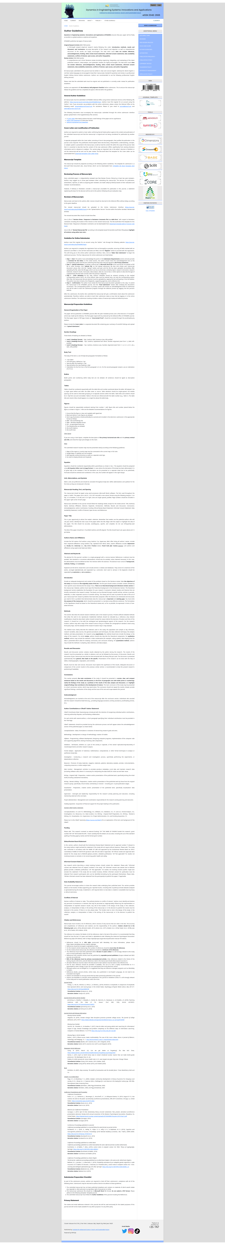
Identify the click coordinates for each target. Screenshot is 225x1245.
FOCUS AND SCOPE (145, 46)
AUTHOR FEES (144, 53)
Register (153, 5)
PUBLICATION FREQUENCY (147, 56)
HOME (66, 20)
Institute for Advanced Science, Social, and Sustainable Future (91, 1229)
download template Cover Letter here (87, 153)
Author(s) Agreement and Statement (77, 122)
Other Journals (110, 20)
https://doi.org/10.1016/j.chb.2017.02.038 (103, 1031)
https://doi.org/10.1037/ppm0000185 (78, 989)
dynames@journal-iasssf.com (83, 106)
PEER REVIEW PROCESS (146, 42)
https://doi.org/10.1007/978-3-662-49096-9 (85, 1149)
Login (159, 5)
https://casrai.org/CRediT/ (94, 820)
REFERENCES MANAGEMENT (148, 70)
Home (66, 26)
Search (157, 20)
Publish (98, 20)
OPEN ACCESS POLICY (146, 74)
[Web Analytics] (150, 207)
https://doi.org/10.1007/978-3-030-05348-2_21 (115, 1167)
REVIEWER (143, 39)
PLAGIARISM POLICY (146, 67)
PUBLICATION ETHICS (146, 60)
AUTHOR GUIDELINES (146, 49)
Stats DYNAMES (150, 211)
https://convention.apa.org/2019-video (83, 1101)
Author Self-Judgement (73, 120)
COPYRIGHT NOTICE (145, 63)
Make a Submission (150, 25)
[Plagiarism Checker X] (150, 125)
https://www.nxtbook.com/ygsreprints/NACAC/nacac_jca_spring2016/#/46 (102, 1020)
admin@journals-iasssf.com (72, 108)
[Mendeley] (150, 118)
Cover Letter (71, 118)
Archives (82, 20)
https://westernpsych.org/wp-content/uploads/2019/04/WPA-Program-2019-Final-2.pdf (101, 1116)
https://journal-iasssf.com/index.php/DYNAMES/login (85, 102)
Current (73, 20)
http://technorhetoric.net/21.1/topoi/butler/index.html (102, 1039)
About (89, 20)
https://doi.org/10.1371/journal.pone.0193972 (81, 1004)
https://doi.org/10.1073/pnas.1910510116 (80, 1134)
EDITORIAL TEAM (145, 35)
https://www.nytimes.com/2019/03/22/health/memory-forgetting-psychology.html (91, 1053)
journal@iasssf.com (125, 106)
